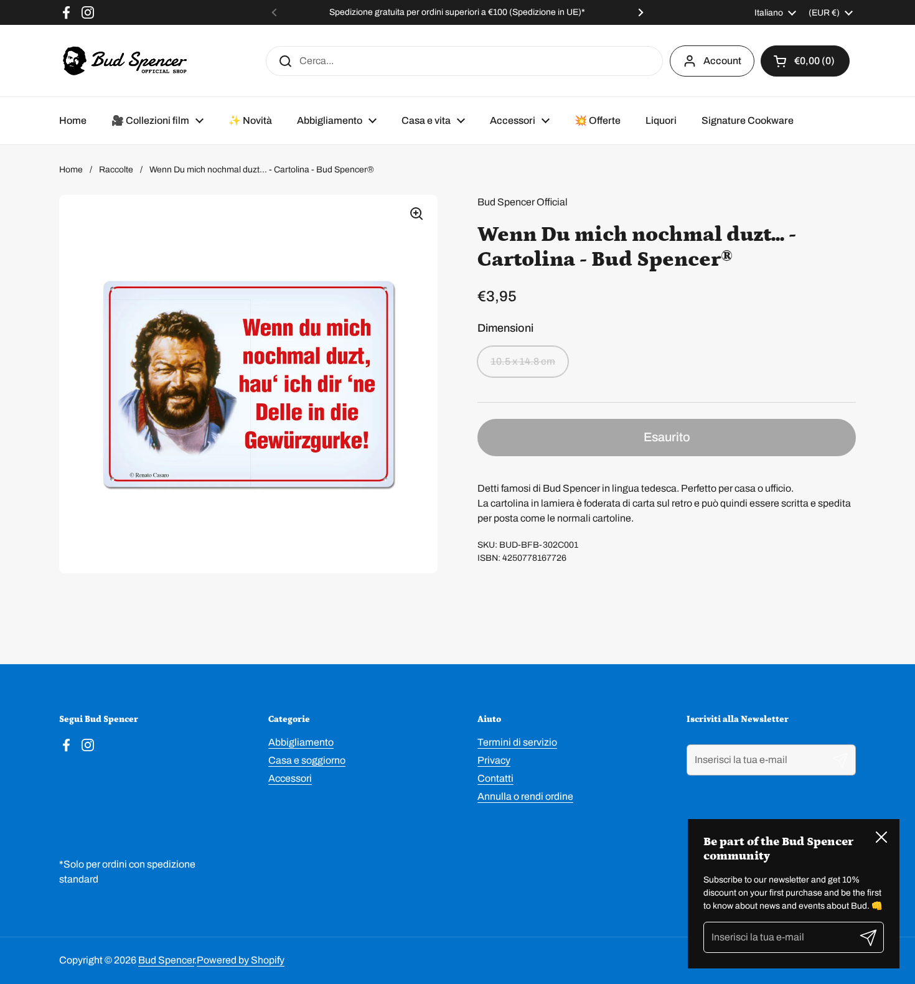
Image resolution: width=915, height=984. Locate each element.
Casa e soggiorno (306, 760)
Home (71, 169)
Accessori (290, 778)
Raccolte (116, 169)
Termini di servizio (517, 742)
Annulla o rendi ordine (525, 796)
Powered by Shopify (240, 960)
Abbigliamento (301, 742)
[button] (805, 61)
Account (722, 60)
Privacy (493, 760)
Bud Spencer (166, 960)
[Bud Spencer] (124, 61)
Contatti (495, 778)
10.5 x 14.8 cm (522, 361)
